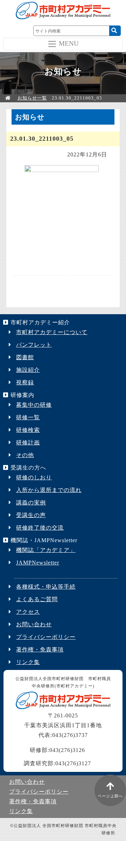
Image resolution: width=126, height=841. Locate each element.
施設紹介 (28, 370)
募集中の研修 (34, 405)
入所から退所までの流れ (49, 490)
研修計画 (28, 442)
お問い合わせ (34, 624)
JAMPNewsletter (37, 563)
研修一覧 (28, 417)
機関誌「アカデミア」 (46, 550)
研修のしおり (34, 477)
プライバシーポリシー (46, 637)
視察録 (25, 382)
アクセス (28, 612)
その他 (25, 455)
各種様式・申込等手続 (46, 587)
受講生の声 (31, 515)
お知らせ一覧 (32, 98)
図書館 (25, 357)
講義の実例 (31, 503)
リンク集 (28, 662)
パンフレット (34, 345)
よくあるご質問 (37, 599)
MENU (69, 43)
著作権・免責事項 (40, 649)
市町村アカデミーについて (52, 332)
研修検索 (28, 430)
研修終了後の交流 (40, 528)
